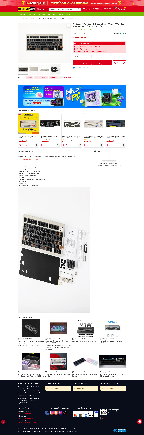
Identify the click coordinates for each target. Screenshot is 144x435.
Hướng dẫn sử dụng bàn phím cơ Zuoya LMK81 (57, 375)
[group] (44, 43)
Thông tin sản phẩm (80, 29)
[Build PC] (72, 96)
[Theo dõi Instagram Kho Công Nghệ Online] (52, 413)
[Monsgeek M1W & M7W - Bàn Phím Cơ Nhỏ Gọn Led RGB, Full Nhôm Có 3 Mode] (31, 361)
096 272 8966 (24, 403)
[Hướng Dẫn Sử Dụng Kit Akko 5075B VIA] (31, 328)
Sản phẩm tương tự (27, 110)
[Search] (79, 9)
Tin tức (61, 14)
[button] (69, 43)
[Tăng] (90, 56)
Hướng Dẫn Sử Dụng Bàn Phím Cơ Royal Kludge (85, 375)
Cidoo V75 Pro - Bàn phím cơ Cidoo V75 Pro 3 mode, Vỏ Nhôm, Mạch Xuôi (28, 137)
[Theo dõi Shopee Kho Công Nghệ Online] (56, 413)
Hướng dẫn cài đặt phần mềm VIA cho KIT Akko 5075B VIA (57, 342)
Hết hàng (24, 145)
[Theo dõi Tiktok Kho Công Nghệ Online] (65, 413)
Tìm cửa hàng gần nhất (82, 68)
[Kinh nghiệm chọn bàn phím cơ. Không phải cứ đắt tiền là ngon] (113, 361)
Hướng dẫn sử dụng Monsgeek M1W (84, 341)
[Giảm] (80, 56)
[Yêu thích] (68, 25)
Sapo (75, 429)
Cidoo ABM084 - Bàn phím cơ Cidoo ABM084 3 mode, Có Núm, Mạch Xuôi (115, 137)
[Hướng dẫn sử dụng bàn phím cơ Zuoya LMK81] (58, 361)
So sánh (90, 29)
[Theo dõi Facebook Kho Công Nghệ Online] (48, 413)
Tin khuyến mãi (25, 317)
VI (104, 418)
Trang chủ (22, 14)
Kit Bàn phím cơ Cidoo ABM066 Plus (49, 137)
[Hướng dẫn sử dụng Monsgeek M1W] (85, 328)
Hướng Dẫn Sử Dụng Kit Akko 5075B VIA (31, 341)
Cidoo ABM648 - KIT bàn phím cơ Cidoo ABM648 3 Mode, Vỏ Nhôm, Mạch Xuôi (71, 137)
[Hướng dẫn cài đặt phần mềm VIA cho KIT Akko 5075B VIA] (58, 328)
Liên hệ (68, 14)
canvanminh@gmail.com (27, 395)
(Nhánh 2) (26, 418)
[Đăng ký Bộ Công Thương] (120, 430)
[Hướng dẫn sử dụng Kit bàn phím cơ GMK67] (113, 328)
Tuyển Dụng (51, 14)
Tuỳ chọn (45, 145)
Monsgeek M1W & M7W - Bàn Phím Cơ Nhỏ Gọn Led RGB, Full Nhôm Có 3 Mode (31, 375)
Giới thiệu (42, 14)
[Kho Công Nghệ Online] (26, 9)
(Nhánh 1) (26, 414)
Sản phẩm (32, 14)
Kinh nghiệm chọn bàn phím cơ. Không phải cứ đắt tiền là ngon (112, 375)
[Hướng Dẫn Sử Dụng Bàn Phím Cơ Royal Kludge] (85, 361)
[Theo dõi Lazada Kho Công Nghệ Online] (60, 413)
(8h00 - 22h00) (27, 423)
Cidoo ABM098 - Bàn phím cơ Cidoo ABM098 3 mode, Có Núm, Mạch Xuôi (93, 137)
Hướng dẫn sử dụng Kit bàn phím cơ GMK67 (111, 342)
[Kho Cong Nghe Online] (72, 3)
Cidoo (27, 18)
